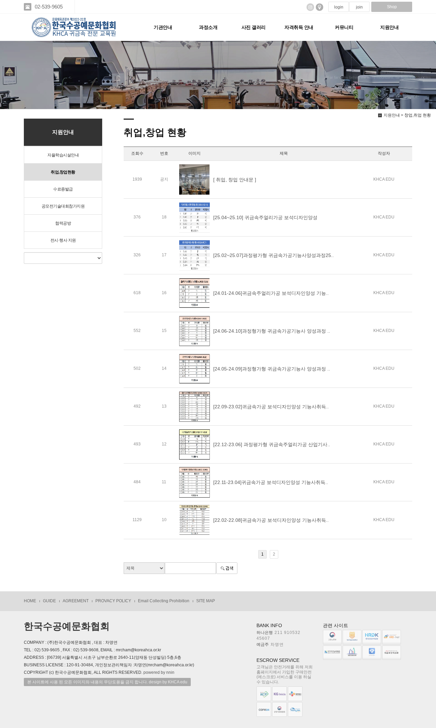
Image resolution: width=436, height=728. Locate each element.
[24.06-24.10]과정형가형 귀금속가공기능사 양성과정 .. (271, 331)
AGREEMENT (76, 600)
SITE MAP (205, 600)
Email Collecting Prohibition (163, 600)
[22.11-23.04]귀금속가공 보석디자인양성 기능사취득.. (270, 482)
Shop (392, 6)
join (359, 7)
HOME (30, 600)
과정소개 (208, 27)
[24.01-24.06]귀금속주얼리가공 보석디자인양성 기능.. (271, 293)
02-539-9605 (49, 7)
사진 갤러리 (254, 27)
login (338, 7)
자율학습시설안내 (63, 155)
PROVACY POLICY (113, 600)
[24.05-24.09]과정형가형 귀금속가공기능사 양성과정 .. (271, 368)
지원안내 (389, 27)
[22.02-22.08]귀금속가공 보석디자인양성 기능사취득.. (271, 520)
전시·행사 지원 (63, 240)
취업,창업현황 (63, 172)
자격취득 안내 (298, 27)
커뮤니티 (344, 27)
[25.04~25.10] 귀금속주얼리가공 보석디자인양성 (265, 217)
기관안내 (163, 27)
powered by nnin (158, 672)
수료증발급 (63, 189)
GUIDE (49, 600)
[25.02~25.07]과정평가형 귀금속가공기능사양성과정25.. (273, 255)
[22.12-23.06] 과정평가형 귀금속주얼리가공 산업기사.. (271, 444)
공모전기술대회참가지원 (63, 206)
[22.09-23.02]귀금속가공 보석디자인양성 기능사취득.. (271, 406)
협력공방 (63, 223)
